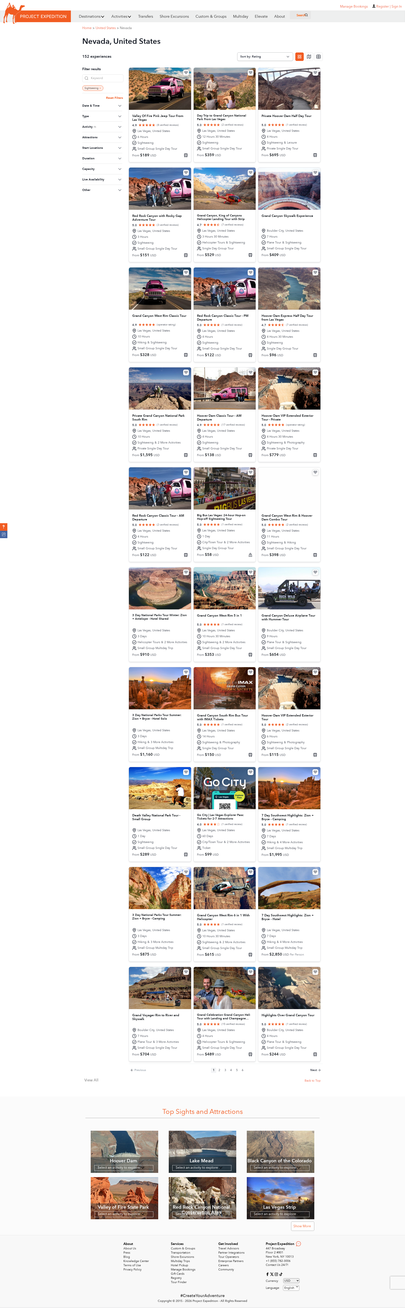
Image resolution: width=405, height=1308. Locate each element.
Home (88, 28)
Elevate (261, 16)
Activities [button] (119, 16)
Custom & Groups (211, 16)
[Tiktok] (280, 1274)
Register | (383, 6)
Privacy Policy (132, 1270)
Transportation (180, 1253)
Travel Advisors (228, 1248)
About (279, 16)
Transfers (145, 16)
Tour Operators (228, 1257)
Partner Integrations (231, 1253)
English (289, 1288)
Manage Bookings (183, 1270)
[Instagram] (277, 1274)
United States (107, 28)
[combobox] (291, 1288)
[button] (3, 527)
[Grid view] (299, 56)
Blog (126, 1257)
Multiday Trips (180, 1261)
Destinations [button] (90, 16)
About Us (129, 1248)
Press (126, 1253)
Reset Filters (114, 98)
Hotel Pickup (179, 1265)
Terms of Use (132, 1265)
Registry (176, 1278)
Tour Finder (179, 1282)
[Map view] (309, 56)
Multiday (240, 16)
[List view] (318, 56)
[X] (272, 1274)
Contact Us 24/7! (277, 1265)
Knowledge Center (136, 1261)
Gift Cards (177, 1274)
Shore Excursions (174, 16)
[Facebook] (268, 1274)
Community (226, 1270)
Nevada (126, 28)
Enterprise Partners (230, 1261)
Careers (223, 1265)
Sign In (397, 6)
